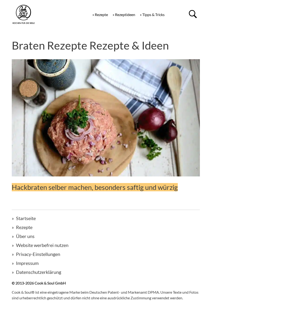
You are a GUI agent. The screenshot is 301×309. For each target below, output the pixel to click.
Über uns (25, 236)
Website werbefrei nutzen (42, 245)
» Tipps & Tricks (152, 14)
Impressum (27, 263)
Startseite (26, 218)
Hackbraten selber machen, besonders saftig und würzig (95, 187)
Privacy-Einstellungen (38, 254)
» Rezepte (100, 14)
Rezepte (24, 227)
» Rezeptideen (124, 14)
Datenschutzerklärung (38, 272)
